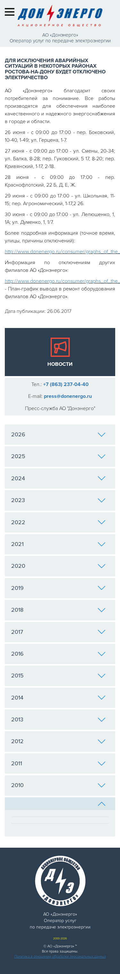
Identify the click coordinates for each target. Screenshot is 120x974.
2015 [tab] (17, 675)
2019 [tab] (17, 588)
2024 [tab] (18, 478)
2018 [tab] (17, 609)
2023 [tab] (18, 500)
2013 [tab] (17, 719)
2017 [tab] (17, 631)
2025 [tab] (18, 456)
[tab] (60, 803)
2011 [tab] (16, 763)
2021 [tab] (17, 544)
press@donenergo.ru (68, 396)
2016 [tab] (17, 653)
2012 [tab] (17, 741)
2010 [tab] (17, 785)
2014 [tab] (17, 697)
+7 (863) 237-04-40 (66, 384)
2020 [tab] (18, 565)
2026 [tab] (18, 434)
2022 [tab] (18, 522)
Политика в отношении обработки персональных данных (60, 956)
